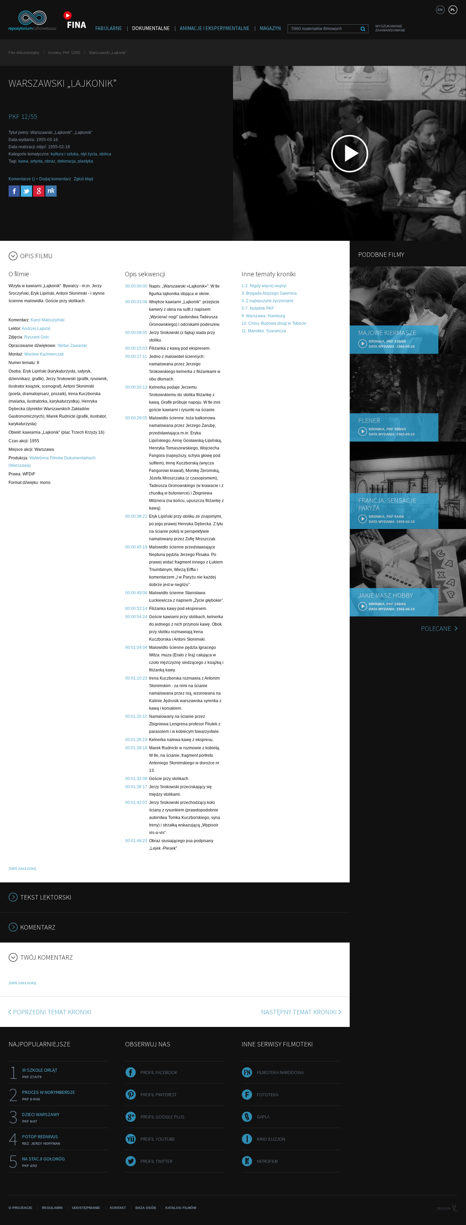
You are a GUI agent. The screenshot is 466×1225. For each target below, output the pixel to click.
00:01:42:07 (136, 802)
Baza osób (145, 1208)
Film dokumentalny (24, 53)
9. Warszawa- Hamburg (263, 316)
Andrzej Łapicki (36, 328)
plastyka (85, 161)
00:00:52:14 (136, 608)
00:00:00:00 (136, 286)
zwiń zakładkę (23, 869)
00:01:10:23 (136, 678)
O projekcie (20, 1208)
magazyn (270, 28)
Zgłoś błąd (83, 179)
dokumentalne (151, 28)
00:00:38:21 (136, 516)
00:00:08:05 (136, 332)
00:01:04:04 (136, 647)
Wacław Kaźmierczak (44, 354)
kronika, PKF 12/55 (64, 53)
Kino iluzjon (271, 1139)
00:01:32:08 (136, 778)
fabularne (108, 28)
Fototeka (267, 1094)
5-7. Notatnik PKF (258, 308)
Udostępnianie (86, 1208)
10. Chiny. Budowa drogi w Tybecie (274, 323)
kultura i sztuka (64, 154)
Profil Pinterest (159, 1094)
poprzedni (52, 1011)
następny (299, 1011)
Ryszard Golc (36, 337)
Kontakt (118, 1208)
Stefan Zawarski (72, 345)
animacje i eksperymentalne (214, 28)
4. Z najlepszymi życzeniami (267, 300)
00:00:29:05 (136, 418)
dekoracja (66, 161)
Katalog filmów (180, 1208)
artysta (36, 161)
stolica (105, 154)
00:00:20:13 (136, 387)
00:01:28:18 (136, 748)
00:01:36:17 (136, 786)
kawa (23, 161)
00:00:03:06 (136, 302)
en (440, 10)
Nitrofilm (267, 1161)
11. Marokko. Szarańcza (264, 331)
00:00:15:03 (136, 348)
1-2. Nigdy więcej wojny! (264, 285)
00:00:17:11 (136, 356)
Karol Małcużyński (47, 320)
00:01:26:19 (136, 739)
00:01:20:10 (136, 716)
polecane (436, 628)
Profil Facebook (159, 1072)
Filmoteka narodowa (280, 1072)
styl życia (89, 154)
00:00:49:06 (136, 592)
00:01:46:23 (136, 840)
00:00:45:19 (136, 547)
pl (453, 10)
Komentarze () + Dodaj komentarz (40, 179)
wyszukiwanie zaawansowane (390, 28)
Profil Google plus (162, 1117)
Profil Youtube (158, 1139)
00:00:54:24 (136, 616)
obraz (50, 161)
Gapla (263, 1117)
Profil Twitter (156, 1161)
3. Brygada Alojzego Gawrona (269, 293)
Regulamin (52, 1208)
